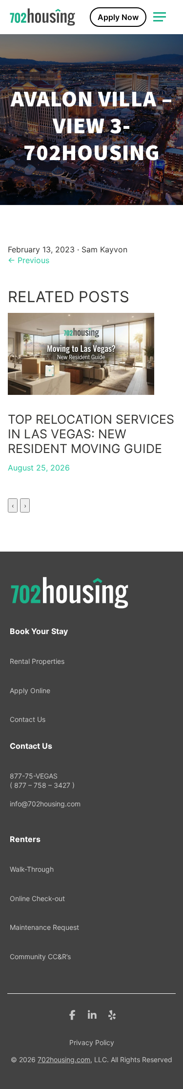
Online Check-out (37, 898)
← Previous (28, 260)
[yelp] (112, 1014)
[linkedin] (92, 1014)
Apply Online (30, 690)
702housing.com (64, 1059)
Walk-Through (32, 869)
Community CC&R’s (40, 956)
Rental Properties (37, 661)
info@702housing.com (45, 804)
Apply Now (118, 17)
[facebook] (72, 1014)
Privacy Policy (91, 1042)
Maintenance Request (44, 927)
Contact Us (27, 719)
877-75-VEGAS (42, 781)
